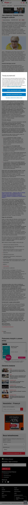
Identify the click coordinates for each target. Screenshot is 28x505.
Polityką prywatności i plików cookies (14, 86)
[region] (14, 86)
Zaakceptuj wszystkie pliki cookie (14, 94)
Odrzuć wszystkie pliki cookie (14, 90)
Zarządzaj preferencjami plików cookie (14, 97)
